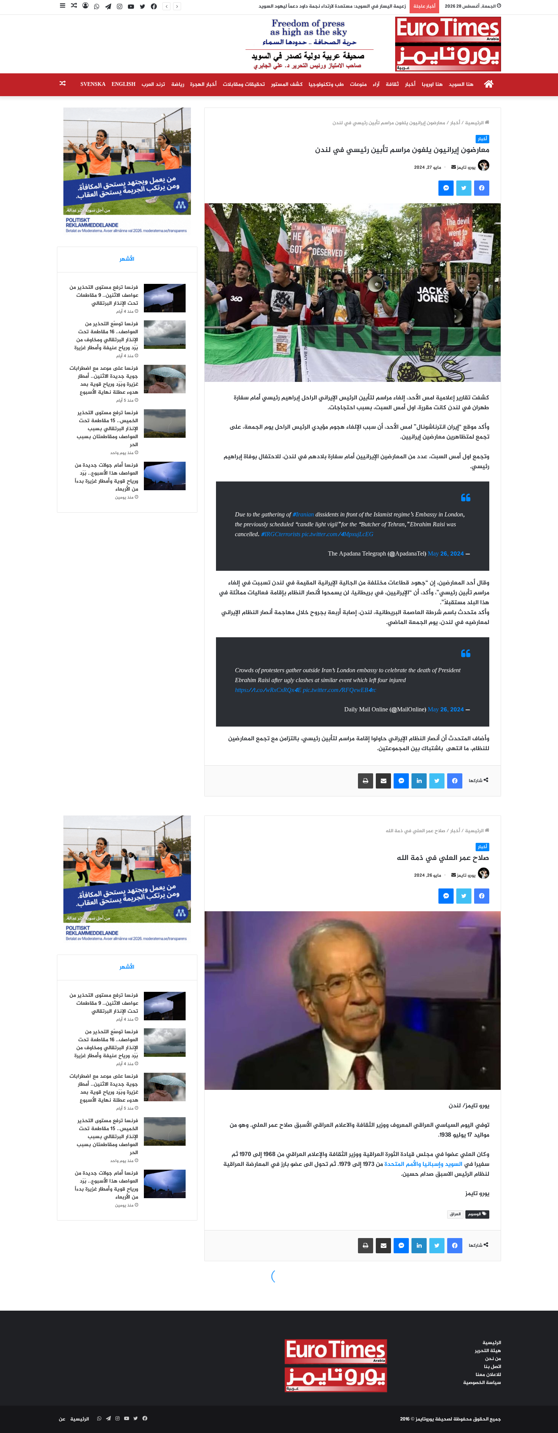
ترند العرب (153, 84)
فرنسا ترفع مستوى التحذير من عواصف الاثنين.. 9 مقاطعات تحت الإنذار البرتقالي (103, 295)
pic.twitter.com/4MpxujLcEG (338, 535)
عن (62, 1419)
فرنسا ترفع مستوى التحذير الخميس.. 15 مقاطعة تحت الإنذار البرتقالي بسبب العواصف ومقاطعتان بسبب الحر (107, 429)
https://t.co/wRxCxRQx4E (268, 691)
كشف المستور (287, 84)
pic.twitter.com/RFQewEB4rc (339, 691)
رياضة (177, 84)
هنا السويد (461, 84)
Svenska (93, 84)
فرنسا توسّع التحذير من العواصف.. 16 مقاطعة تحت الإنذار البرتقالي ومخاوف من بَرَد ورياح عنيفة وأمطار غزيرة (106, 336)
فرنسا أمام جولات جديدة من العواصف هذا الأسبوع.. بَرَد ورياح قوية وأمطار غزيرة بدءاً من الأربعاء (106, 477)
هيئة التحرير (488, 1351)
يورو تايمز (466, 167)
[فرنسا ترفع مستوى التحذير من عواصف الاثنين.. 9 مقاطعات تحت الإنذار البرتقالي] (165, 298)
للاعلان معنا (488, 1375)
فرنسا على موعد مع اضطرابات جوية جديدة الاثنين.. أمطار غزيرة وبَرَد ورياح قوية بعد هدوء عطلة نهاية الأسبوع (103, 380)
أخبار (410, 84)
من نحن (493, 1359)
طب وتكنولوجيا (326, 84)
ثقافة (392, 84)
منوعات (358, 84)
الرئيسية (475, 123)
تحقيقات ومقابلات (244, 84)
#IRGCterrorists (280, 535)
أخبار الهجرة (203, 84)
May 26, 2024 (446, 554)
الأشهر (127, 259)
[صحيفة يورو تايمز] (354, 44)
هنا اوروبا (432, 84)
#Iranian (303, 515)
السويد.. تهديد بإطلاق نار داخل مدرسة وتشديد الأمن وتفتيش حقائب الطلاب (326, 6)
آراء (376, 84)
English (124, 84)
